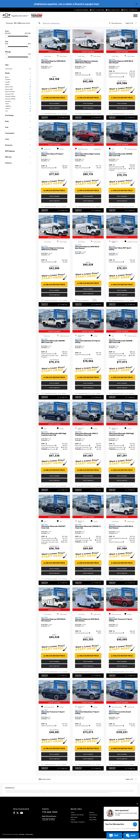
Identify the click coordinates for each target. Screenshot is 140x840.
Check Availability (54, 103)
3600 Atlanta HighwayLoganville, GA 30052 (48, 819)
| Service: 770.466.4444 (129, 10)
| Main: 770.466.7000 (97, 10)
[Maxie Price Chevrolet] (36, 16)
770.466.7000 (63, 117)
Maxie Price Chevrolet (44, 117)
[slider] (6, 36)
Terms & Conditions (131, 828)
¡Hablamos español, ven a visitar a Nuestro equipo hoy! (66, 4)
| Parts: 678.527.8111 (112, 10)
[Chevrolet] (6, 16)
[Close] (136, 4)
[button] (68, 40)
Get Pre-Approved (54, 108)
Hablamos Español (81, 10)
